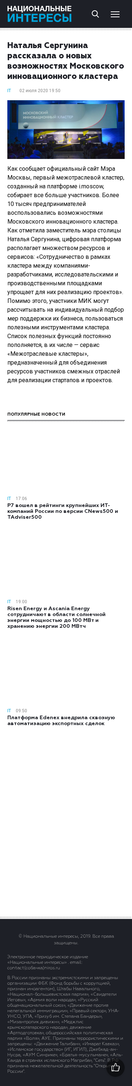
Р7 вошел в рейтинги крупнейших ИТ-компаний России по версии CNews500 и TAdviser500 (62, 511)
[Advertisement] (66, 820)
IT (9, 90)
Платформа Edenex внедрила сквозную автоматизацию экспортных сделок (61, 720)
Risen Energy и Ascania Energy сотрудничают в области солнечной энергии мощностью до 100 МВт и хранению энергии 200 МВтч (56, 617)
